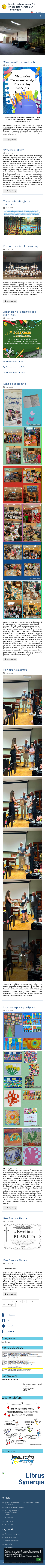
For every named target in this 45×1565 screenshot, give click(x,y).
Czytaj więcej (12, 140)
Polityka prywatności (12, 1540)
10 (4, 1305)
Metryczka (8, 1544)
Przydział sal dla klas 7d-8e (15, 372)
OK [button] (39, 1560)
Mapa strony (9, 1547)
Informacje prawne (11, 1537)
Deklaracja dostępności (13, 1534)
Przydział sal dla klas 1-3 (14, 361)
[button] (32, 12)
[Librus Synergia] (23, 1478)
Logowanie (39, 12)
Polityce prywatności (32, 1556)
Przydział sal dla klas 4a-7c (15, 367)
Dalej (10, 1305)
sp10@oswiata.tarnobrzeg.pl (14, 1507)
